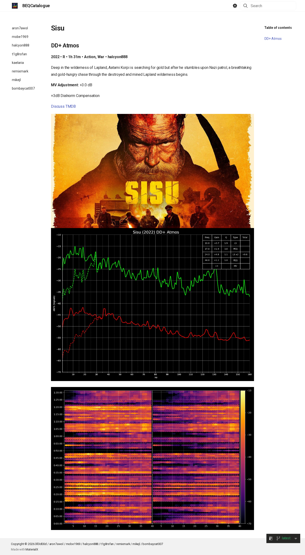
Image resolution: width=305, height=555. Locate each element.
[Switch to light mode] (235, 5)
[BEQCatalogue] (15, 5)
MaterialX (31, 549)
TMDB (71, 106)
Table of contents (278, 28)
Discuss (58, 106)
